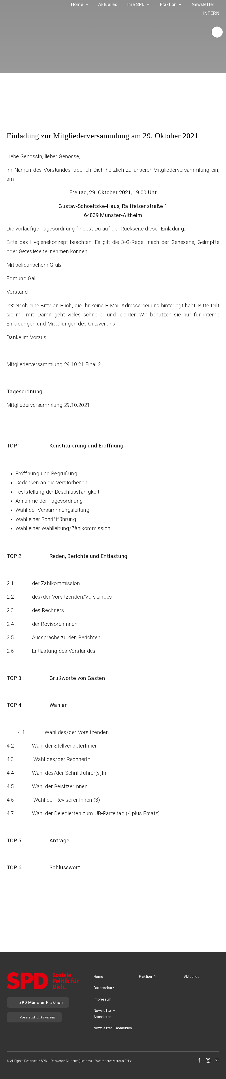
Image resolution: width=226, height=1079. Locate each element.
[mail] (217, 1060)
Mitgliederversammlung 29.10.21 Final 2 (54, 364)
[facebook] (199, 1060)
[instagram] (208, 1060)
